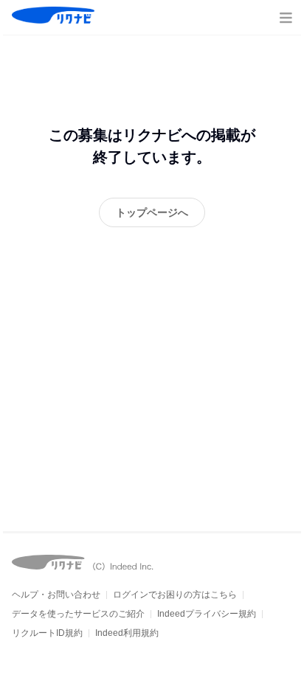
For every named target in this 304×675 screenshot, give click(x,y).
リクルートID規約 (47, 633)
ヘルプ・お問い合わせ (56, 594)
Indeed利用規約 (127, 633)
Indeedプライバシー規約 (206, 614)
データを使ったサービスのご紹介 (78, 614)
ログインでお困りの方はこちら (175, 594)
